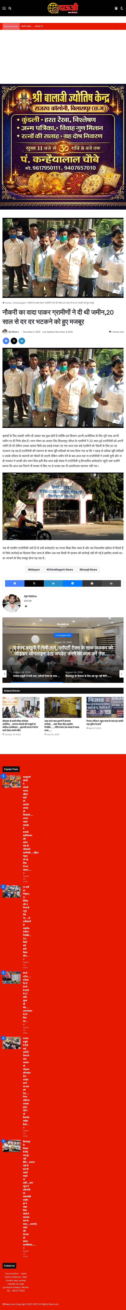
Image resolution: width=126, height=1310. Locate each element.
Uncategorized (63, 635)
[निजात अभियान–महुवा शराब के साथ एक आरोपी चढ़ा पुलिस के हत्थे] (105, 707)
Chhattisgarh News (60, 569)
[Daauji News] (63, 8)
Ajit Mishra (13, 332)
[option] (63, 650)
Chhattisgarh (19, 302)
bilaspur (35, 569)
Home (7, 302)
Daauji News (89, 569)
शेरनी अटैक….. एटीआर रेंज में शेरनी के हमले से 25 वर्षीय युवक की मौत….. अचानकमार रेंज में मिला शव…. (64, 26)
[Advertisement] (63, 59)
